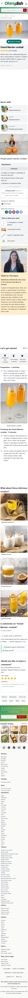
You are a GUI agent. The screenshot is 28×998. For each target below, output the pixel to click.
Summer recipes (5, 912)
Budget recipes (5, 859)
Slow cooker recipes (6, 953)
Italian (2, 931)
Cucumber (3, 812)
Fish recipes (4, 959)
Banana (3, 799)
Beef (2, 803)
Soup (2, 773)
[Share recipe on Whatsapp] (6, 212)
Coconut (3, 807)
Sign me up (22, 716)
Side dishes (4, 772)
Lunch (2, 762)
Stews (2, 895)
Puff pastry (4, 835)
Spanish (3, 939)
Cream (2, 810)
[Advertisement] (14, 85)
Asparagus (4, 797)
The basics (4, 899)
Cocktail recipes (5, 871)
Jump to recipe (15, 41)
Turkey (3, 842)
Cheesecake (4, 867)
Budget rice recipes (6, 861)
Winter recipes (5, 914)
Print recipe (7, 204)
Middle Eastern (5, 937)
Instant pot (4, 951)
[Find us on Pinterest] (9, 747)
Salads (3, 768)
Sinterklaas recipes (6, 893)
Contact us (10, 976)
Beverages (12, 15)
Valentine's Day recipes (7, 903)
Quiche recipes (5, 887)
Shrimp (3, 839)
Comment (4, 681)
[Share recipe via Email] (21, 212)
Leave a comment (6, 630)
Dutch (2, 922)
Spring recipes (5, 910)
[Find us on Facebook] (14, 747)
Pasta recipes (4, 882)
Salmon (3, 837)
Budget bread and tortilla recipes (9, 853)
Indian (2, 927)
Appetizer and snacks (6, 850)
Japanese (3, 933)
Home (2, 15)
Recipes (7, 15)
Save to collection (9, 201)
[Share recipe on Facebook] (10, 212)
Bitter (17, 701)
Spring (5, 701)
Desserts (3, 760)
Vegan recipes (5, 963)
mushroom (3, 824)
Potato (2, 833)
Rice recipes (4, 889)
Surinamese (4, 941)
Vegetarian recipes (6, 965)
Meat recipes (4, 961)
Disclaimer (6, 968)
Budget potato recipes (7, 857)
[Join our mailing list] (19, 747)
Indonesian (4, 929)
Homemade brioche (14, 119)
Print (26, 348)
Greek (2, 926)
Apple (2, 795)
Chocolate (3, 805)
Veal (2, 844)
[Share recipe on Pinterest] (13, 212)
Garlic (2, 814)
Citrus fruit (22, 697)
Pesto (2, 831)
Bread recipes (4, 852)
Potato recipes (5, 886)
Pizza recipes (4, 884)
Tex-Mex (3, 943)
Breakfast (3, 758)
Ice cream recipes (5, 876)
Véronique (13, 276)
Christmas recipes (5, 782)
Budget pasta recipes (6, 855)
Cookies (3, 872)
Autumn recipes (5, 908)
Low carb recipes (5, 790)
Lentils (3, 820)
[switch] (3, 193)
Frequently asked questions (14, 972)
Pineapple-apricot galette (16, 129)
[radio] (2, 678)
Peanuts (3, 829)
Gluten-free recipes (6, 788)
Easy (23, 701)
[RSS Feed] (24, 747)
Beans (2, 801)
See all (23, 723)
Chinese (3, 920)
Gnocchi (3, 816)
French (3, 924)
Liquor (11, 701)
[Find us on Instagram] (4, 747)
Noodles (3, 826)
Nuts (2, 827)
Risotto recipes (5, 891)
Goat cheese (4, 818)
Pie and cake (4, 766)
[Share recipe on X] (17, 212)
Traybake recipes (5, 901)
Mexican (3, 935)
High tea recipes (5, 874)
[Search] (25, 10)
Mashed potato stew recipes (8, 878)
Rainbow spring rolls (14, 110)
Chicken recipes (5, 869)
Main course (4, 764)
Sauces (3, 770)
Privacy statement (18, 968)
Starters (3, 775)
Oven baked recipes (6, 880)
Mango (3, 822)
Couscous (3, 809)
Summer (4, 697)
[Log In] (26, 4)
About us (19, 976)
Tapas (2, 897)
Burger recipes (5, 865)
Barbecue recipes (5, 949)
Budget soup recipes (6, 863)
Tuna (2, 841)
